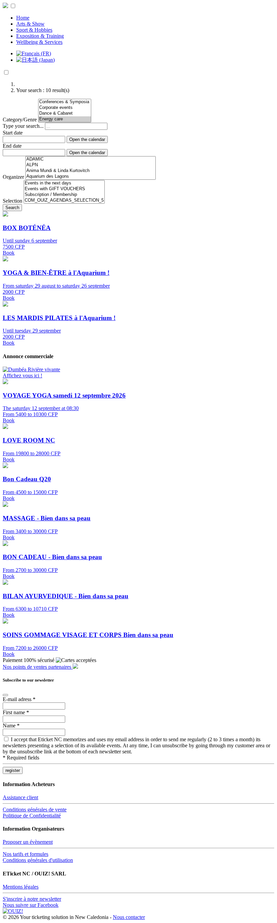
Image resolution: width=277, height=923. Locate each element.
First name (16, 712)
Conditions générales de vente (35, 809)
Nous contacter (129, 917)
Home (22, 18)
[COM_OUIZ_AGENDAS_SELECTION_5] (64, 200)
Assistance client (20, 797)
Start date (13, 133)
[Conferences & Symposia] (65, 102)
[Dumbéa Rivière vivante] (31, 369)
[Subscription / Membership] (64, 195)
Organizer (13, 177)
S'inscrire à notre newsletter (32, 899)
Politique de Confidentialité (32, 815)
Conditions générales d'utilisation (38, 860)
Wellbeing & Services (39, 42)
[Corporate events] (65, 108)
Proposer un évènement (28, 842)
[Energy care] (65, 119)
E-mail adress (19, 699)
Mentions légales (21, 887)
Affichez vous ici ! (22, 375)
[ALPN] (90, 165)
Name (11, 725)
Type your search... (23, 126)
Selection (12, 201)
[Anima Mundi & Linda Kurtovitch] (90, 171)
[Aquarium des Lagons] (90, 176)
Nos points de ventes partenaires (38, 667)
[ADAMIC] (90, 159)
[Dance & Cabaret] (65, 113)
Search (12, 207)
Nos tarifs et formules (25, 854)
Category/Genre (20, 119)
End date (12, 146)
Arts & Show (30, 24)
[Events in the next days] (64, 183)
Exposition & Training (40, 36)
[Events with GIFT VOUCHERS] (64, 189)
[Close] (5, 695)
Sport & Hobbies (34, 30)
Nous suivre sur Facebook (30, 905)
